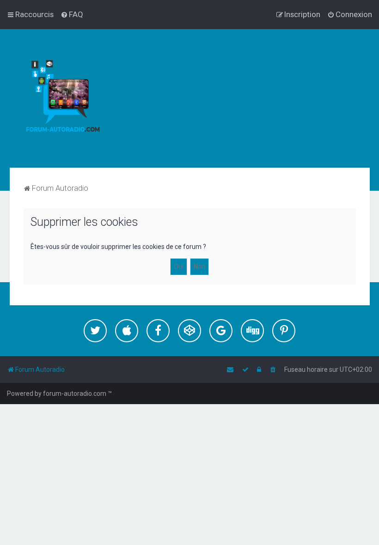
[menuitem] (72, 14)
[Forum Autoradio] (69, 98)
